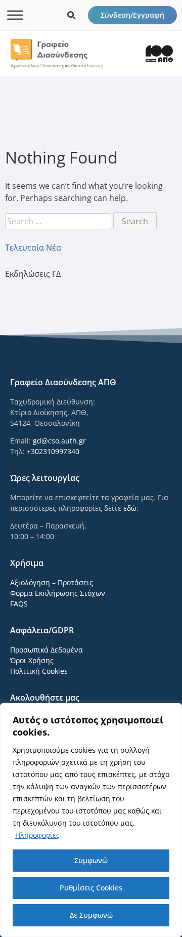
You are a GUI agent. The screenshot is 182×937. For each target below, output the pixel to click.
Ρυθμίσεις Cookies (91, 887)
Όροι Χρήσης (32, 660)
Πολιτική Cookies (39, 671)
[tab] (91, 247)
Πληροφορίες (37, 835)
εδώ (129, 508)
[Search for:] (59, 221)
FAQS (19, 603)
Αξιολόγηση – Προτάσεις (51, 582)
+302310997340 (53, 451)
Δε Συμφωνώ (91, 915)
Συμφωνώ (91, 860)
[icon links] (71, 15)
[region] (91, 820)
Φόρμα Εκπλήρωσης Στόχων (57, 593)
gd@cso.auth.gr (59, 440)
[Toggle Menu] (15, 15)
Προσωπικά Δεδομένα (46, 650)
